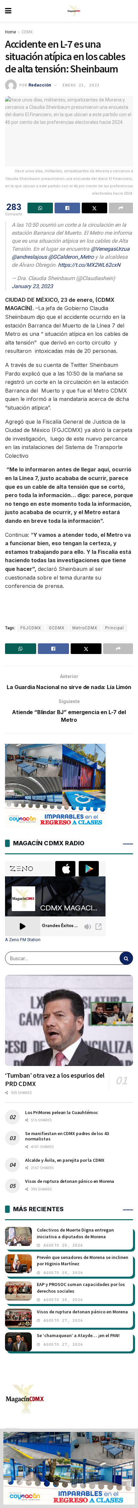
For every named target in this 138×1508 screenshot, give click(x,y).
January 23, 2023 (32, 286)
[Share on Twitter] (94, 208)
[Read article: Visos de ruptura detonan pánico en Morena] (18, 1318)
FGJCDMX (30, 628)
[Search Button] (126, 958)
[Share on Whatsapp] (40, 208)
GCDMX (57, 628)
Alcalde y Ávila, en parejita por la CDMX (64, 1160)
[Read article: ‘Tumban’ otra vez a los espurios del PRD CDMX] (69, 1020)
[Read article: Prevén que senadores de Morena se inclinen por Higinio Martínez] (18, 1263)
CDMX (27, 32)
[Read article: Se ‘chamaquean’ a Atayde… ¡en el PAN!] (18, 1341)
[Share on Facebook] (67, 208)
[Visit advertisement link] (69, 1468)
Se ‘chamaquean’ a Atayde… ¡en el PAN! (78, 1335)
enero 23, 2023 (81, 85)
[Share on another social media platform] (121, 208)
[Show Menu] (8, 11)
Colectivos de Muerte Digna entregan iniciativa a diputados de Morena (75, 1233)
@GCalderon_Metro (71, 257)
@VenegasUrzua (110, 249)
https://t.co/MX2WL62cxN (89, 265)
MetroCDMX (84, 628)
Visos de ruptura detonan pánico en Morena (69, 1181)
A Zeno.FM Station (23, 939)
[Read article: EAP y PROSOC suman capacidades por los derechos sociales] (18, 1290)
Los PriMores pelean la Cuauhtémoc (61, 1112)
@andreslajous (29, 257)
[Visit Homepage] (74, 11)
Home (10, 32)
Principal (114, 628)
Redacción (39, 84)
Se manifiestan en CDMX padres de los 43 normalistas (67, 1136)
